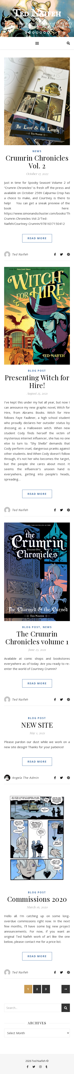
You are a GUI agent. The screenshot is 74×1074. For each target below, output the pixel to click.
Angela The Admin (25, 778)
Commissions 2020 (37, 898)
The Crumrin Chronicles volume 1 (37, 637)
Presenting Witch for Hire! (37, 381)
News (37, 151)
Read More (37, 238)
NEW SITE (37, 724)
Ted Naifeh (37, 13)
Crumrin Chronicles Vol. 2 (37, 161)
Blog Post (37, 370)
